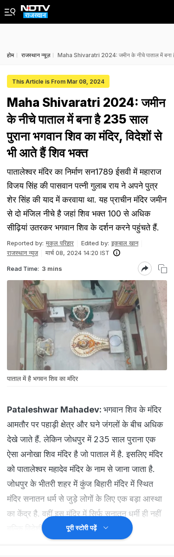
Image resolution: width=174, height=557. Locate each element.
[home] (35, 9)
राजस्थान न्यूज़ (22, 252)
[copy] (162, 268)
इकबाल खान (124, 243)
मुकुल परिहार (60, 243)
